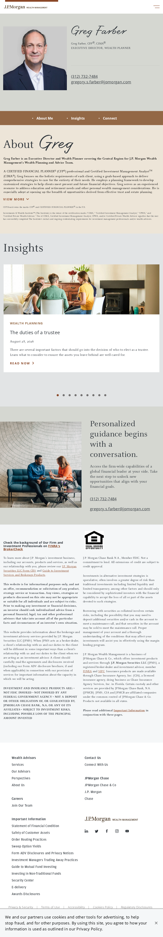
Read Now (20, 363)
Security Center (23, 880)
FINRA (87, 671)
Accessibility (76, 907)
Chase (89, 798)
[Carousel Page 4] (75, 395)
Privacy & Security (20, 907)
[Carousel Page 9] (105, 395)
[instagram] (120, 832)
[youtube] (127, 832)
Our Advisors (21, 771)
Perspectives (21, 778)
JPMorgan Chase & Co (100, 785)
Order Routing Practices (29, 839)
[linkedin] (90, 832)
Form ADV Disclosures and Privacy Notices (43, 853)
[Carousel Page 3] (70, 395)
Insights (78, 118)
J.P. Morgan (93, 792)
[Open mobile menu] (156, 7)
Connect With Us (96, 764)
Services (18, 764)
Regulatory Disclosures (137, 907)
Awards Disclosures (26, 894)
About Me (45, 118)
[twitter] (100, 832)
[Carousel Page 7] (93, 395)
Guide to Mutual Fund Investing (34, 867)
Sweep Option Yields (26, 846)
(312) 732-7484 (103, 498)
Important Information (129, 710)
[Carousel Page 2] (64, 395)
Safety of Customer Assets (31, 832)
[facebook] (110, 832)
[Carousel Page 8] (99, 395)
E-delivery (19, 887)
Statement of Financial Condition (35, 826)
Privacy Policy (89, 928)
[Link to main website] (25, 7)
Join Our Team (22, 805)
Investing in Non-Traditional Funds (36, 873)
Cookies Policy (103, 907)
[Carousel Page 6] (87, 395)
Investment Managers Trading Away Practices (45, 860)
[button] (156, 923)
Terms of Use (50, 907)
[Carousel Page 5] (81, 395)
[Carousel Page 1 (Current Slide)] (58, 395)
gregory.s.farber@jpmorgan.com (101, 82)
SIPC (101, 671)
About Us (18, 785)
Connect (110, 118)
